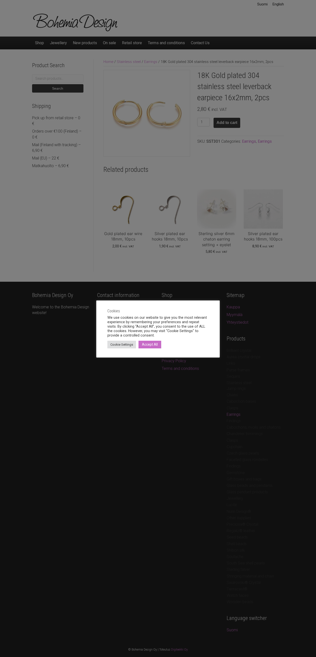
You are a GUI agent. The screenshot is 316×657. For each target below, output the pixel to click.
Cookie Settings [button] (121, 344)
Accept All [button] (150, 344)
